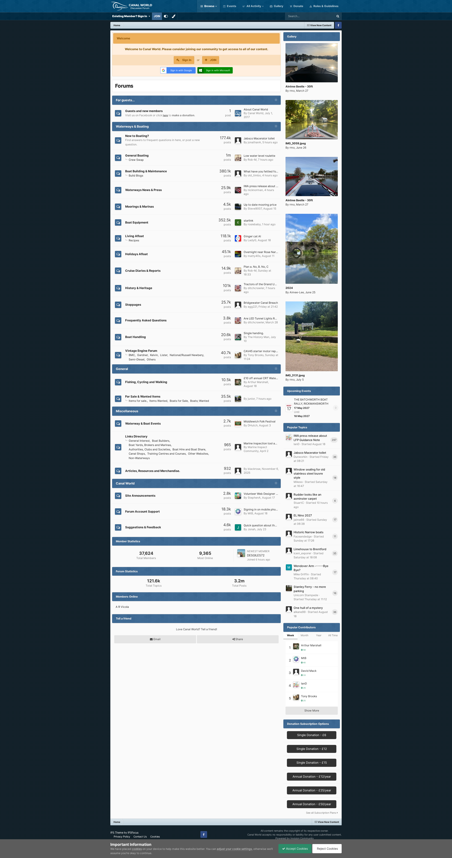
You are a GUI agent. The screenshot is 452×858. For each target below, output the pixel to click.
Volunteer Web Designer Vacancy (265, 493)
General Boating (137, 155)
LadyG (252, 240)
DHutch (253, 425)
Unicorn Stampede (306, 595)
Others (151, 359)
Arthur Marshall (258, 382)
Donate (298, 6)
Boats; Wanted (199, 400)
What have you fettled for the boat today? (271, 171)
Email (156, 639)
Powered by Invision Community (294, 838)
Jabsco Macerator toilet (259, 138)
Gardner (142, 355)
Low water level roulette (259, 155)
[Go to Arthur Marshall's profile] (238, 382)
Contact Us (140, 836)
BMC (132, 355)
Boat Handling (135, 337)
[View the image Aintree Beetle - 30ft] (312, 62)
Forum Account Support (142, 511)
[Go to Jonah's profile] (238, 527)
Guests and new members (144, 111)
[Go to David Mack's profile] (296, 672)
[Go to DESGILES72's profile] (241, 553)
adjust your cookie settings (234, 849)
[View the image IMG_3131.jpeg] (312, 336)
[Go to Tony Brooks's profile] (238, 355)
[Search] (337, 16)
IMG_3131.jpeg (295, 375)
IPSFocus (133, 832)
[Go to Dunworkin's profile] (289, 454)
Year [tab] (318, 635)
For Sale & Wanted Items (142, 396)
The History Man (258, 337)
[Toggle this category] (276, 100)
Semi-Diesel (136, 359)
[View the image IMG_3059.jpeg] (312, 119)
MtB (250, 513)
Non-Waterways (139, 458)
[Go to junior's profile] (238, 399)
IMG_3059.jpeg (296, 143)
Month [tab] (304, 635)
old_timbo (254, 175)
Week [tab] (290, 635)
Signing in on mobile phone (261, 509)
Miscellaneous (127, 411)
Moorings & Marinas (139, 206)
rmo (292, 90)
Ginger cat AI (252, 236)
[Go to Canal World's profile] (238, 113)
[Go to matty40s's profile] (238, 254)
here (165, 115)
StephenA (254, 497)
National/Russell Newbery (186, 355)
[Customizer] (166, 16)
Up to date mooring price (260, 204)
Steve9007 (255, 208)
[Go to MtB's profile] (238, 511)
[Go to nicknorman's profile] (238, 190)
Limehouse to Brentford (310, 549)
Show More (311, 710)
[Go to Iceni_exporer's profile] (289, 551)
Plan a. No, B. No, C (256, 266)
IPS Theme (116, 832)
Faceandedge (303, 536)
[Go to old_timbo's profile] (238, 173)
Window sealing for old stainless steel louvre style (309, 474)
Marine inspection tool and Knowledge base (272, 443)
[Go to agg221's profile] (238, 305)
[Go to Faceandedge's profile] (289, 534)
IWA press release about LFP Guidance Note (272, 186)
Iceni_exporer (302, 553)
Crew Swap (136, 159)
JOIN (157, 16)
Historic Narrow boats (308, 532)
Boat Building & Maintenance (146, 171)
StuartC (299, 502)
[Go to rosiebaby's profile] (238, 222)
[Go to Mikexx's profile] (289, 471)
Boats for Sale (179, 400)
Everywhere (321, 16)
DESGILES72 (255, 555)
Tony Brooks (256, 355)
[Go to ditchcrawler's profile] (238, 288)
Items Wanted (158, 400)
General (122, 369)
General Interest (139, 440)
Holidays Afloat (136, 254)
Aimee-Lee (297, 292)
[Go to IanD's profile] (289, 437)
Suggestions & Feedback (143, 527)
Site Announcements (140, 495)
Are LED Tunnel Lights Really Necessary (270, 318)
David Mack (308, 670)
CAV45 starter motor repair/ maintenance (271, 351)
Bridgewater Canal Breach (261, 302)
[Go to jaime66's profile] (289, 517)
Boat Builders (160, 440)
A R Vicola (122, 607)
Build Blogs (136, 175)
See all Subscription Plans (321, 812)
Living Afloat (134, 236)
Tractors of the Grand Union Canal (266, 284)
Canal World (255, 113)
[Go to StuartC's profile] (289, 496)
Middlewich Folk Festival (259, 421)
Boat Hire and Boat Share (189, 449)
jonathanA (254, 142)
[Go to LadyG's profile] (238, 238)
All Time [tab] (333, 635)
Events (231, 6)
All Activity (253, 6)
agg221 (252, 306)
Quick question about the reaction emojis (270, 525)
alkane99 (300, 612)
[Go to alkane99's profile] (289, 609)
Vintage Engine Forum (141, 350)
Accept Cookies (296, 848)
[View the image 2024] (312, 249)
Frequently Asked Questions (145, 320)
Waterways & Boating (132, 126)
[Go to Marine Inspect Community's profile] (238, 447)
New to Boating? (137, 136)
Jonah (251, 529)
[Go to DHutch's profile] (238, 423)
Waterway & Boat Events (143, 423)
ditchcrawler (256, 288)
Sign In (186, 60)
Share (239, 639)
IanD (296, 444)
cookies (137, 849)
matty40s (254, 256)
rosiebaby (254, 224)
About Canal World (256, 109)
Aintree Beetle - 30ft (299, 86)
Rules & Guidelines (325, 6)
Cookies (155, 836)
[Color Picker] (173, 16)
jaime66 (299, 519)
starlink (248, 220)
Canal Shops (137, 453)
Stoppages (133, 304)
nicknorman (255, 190)
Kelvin (154, 355)
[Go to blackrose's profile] (238, 471)
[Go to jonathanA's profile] (238, 140)
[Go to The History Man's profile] (238, 337)
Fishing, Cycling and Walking (146, 382)
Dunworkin (300, 457)
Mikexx (298, 482)
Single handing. (254, 333)
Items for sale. (138, 400)
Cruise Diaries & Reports (142, 270)
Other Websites (198, 453)
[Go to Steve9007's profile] (238, 207)
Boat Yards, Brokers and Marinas (150, 445)
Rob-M (252, 159)
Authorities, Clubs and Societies (149, 449)
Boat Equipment (136, 222)
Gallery (278, 6)
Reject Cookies (327, 848)
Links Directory (136, 436)
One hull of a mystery (308, 608)
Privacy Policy (122, 836)
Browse (209, 6)
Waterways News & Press (143, 190)
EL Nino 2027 (303, 515)
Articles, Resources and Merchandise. (152, 471)
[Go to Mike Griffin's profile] (289, 567)
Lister (163, 355)
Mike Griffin (301, 574)
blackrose (254, 469)
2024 (289, 288)
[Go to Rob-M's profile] (238, 158)
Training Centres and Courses (166, 453)
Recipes (134, 240)
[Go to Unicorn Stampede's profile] (289, 588)
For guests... (125, 100)
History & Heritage (138, 288)
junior (251, 398)
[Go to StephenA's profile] (238, 496)
